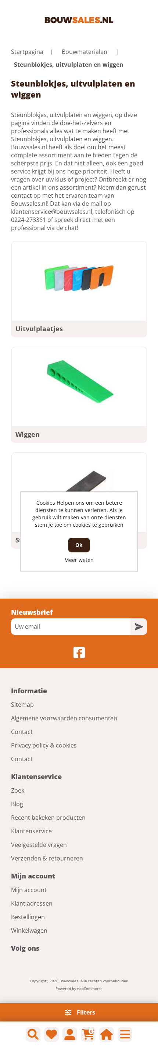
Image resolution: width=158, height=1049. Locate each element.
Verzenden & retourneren (47, 858)
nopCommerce (90, 988)
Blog (17, 804)
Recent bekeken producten (48, 818)
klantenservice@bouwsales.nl (51, 212)
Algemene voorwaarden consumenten (64, 718)
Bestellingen (28, 917)
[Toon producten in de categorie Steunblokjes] (79, 489)
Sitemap (22, 705)
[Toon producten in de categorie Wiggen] (79, 384)
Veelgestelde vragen (39, 845)
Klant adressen (32, 903)
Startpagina (27, 52)
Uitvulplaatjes (39, 328)
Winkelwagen (29, 930)
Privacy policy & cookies (44, 745)
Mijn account (29, 890)
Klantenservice (31, 831)
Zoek (17, 790)
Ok (79, 544)
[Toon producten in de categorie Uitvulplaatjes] (79, 278)
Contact (22, 732)
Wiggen (27, 434)
